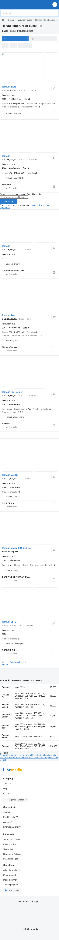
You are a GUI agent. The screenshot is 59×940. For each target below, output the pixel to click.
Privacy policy (9, 844)
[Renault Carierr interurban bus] (29, 456)
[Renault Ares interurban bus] (29, 296)
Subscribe (8, 201)
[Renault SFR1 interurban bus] (29, 602)
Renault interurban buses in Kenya (15, 755)
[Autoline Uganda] (18, 4)
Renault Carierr (10, 475)
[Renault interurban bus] (29, 137)
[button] (55, 4)
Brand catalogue (10, 859)
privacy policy (36, 205)
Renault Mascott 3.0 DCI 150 (16, 548)
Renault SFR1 (9, 622)
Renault (6, 156)
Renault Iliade (9, 87)
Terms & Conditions (12, 839)
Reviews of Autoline (12, 854)
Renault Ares (9, 315)
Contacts (7, 793)
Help (5, 788)
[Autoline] (3, 20)
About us (7, 783)
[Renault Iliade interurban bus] (29, 67)
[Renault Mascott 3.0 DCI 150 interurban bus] (29, 529)
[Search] (55, 13)
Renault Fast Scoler (12, 392)
